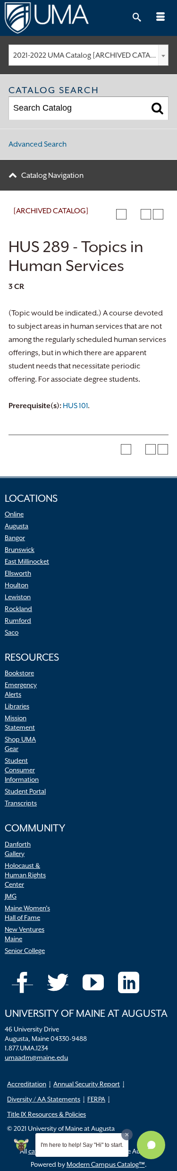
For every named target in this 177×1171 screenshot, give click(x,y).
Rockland (18, 608)
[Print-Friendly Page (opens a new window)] (146, 214)
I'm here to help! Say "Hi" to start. (82, 1145)
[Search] (157, 108)
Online (14, 514)
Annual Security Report (86, 1084)
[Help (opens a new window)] (158, 214)
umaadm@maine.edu (36, 1057)
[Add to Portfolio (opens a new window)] (121, 214)
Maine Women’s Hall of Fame (27, 912)
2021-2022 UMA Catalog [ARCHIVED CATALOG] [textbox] (90, 55)
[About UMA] (88, 18)
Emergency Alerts (21, 689)
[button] (151, 1145)
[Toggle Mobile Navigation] (160, 18)
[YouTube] (93, 983)
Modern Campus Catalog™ (106, 1164)
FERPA (96, 1099)
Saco (11, 632)
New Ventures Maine (24, 934)
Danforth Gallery (18, 848)
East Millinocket (27, 561)
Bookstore (19, 673)
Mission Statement (20, 722)
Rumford (18, 620)
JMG (11, 896)
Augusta (16, 526)
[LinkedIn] (128, 983)
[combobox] (88, 55)
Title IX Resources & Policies (46, 1114)
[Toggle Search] (137, 18)
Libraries (17, 706)
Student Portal (25, 791)
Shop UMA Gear (20, 743)
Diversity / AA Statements (43, 1099)
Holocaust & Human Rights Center (25, 875)
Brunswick (19, 549)
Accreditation (26, 1084)
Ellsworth (18, 573)
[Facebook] (22, 983)
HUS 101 (75, 406)
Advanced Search (37, 144)
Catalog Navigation (52, 175)
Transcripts (21, 803)
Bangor (15, 538)
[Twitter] (58, 983)
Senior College (25, 950)
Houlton (16, 585)
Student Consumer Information (22, 770)
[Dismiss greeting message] (127, 1134)
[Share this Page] (133, 214)
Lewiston (18, 597)
